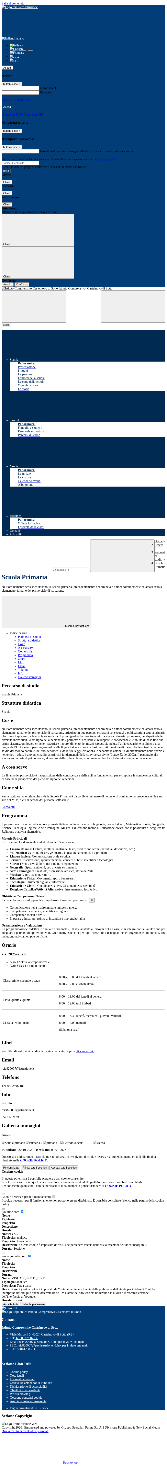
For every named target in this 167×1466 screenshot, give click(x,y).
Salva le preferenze (33, 1304)
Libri (21, 662)
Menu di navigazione (76, 625)
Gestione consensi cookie (26, 1397)
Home (159, 541)
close (6, 324)
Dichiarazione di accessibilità (28, 1386)
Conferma (21, 284)
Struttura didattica (29, 640)
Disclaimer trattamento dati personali (25, 1431)
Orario (22, 658)
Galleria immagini (29, 677)
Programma (25, 655)
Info (20, 673)
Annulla (7, 284)
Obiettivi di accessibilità (25, 1390)
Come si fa (25, 651)
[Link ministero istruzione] (20, 7)
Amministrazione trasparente (28, 1401)
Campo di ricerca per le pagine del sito (26, 569)
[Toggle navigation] (34, 306)
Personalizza (11, 1167)
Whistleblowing (20, 1394)
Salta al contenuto (13, 3)
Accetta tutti (64, 1167)
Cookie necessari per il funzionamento (27, 1196)
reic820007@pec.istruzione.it (53, 1345)
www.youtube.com (14, 1256)
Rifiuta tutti (35, 1167)
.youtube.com (11, 1212)
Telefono (23, 669)
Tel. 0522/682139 (26, 1338)
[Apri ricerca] (133, 306)
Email (21, 666)
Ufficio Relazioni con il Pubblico (31, 1383)
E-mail (44, 151)
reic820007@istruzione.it (51, 1341)
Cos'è (21, 644)
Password (46, 92)
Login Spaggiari (106, 159)
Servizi (159, 545)
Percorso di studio (29, 636)
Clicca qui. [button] (8, 807)
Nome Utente (48, 88)
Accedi (7, 67)
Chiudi (7, 182)
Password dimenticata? (16, 99)
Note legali (17, 1375)
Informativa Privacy (22, 1379)
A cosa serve (26, 647)
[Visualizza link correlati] (92, 900)
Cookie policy (19, 1372)
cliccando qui (85, 1051)
